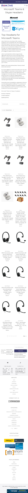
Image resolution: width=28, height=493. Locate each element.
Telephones (14, 383)
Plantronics (14, 420)
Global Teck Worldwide (14, 465)
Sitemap (14, 394)
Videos (14, 387)
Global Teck (14, 410)
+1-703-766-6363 (19, 371)
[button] (14, 104)
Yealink (14, 467)
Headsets (14, 381)
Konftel (14, 477)
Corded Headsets (5, 95)
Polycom (14, 472)
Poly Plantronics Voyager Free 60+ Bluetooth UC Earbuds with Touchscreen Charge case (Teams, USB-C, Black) (7, 142)
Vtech (14, 470)
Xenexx (14, 418)
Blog (14, 390)
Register (16, 392)
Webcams (14, 413)
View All (14, 479)
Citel (14, 476)
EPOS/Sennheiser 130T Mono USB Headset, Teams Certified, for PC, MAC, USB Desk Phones (7, 325)
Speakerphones (5, 97)
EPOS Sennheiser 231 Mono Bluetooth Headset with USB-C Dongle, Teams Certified (20, 290)
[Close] (8, 491)
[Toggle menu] (2, 2)
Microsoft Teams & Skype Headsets (14, 411)
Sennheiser (14, 422)
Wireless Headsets (5, 93)
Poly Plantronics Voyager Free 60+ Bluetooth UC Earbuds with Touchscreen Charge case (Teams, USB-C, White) (20, 142)
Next (24, 336)
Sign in (11, 392)
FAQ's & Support (14, 385)
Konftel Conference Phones (14, 425)
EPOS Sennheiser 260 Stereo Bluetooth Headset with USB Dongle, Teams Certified (7, 256)
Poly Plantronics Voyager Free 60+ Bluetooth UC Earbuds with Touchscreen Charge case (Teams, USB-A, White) (7, 216)
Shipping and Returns (14, 388)
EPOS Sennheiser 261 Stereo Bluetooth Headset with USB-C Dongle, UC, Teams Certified (20, 256)
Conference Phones (14, 415)
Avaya (14, 474)
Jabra (14, 462)
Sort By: (3, 110)
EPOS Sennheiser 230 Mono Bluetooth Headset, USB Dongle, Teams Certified (7, 290)
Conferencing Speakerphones (14, 417)
